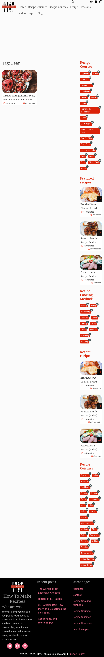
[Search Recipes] (73, 2)
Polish (84, 535)
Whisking (85, 341)
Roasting (94, 329)
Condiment (86, 91)
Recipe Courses (58, 7)
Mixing (94, 323)
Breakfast (85, 79)
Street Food (94, 162)
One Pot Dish (86, 138)
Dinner (94, 97)
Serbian (95, 541)
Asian (96, 475)
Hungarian (94, 499)
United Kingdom (88, 559)
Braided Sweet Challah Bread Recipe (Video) (88, 208)
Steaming (85, 335)
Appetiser (85, 73)
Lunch (84, 117)
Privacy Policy (76, 654)
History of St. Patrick (50, 598)
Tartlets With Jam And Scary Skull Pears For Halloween (18, 97)
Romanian (94, 535)
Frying (95, 317)
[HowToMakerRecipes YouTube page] (91, 2)
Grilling (84, 323)
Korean (84, 517)
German (94, 493)
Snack (92, 156)
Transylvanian (87, 552)
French (84, 493)
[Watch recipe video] (99, 199)
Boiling (94, 305)
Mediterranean (87, 523)
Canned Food (87, 85)
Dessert (84, 97)
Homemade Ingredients (90, 110)
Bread (96, 73)
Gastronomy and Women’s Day (47, 620)
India (83, 505)
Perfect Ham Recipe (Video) (88, 274)
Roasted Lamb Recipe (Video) (88, 240)
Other (83, 329)
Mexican (85, 529)
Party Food (86, 144)
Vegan (84, 168)
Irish (91, 505)
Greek (84, 499)
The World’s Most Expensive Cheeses (49, 590)
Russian (84, 541)
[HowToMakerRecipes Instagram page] (100, 2)
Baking (84, 305)
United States (87, 565)
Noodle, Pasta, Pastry (90, 130)
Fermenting (86, 311)
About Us (78, 588)
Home (22, 7)
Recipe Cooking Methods (82, 602)
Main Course (86, 123)
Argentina (85, 475)
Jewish (93, 511)
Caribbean (85, 487)
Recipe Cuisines (37, 7)
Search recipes (81, 629)
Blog (40, 13)
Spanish (84, 546)
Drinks (84, 103)
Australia (85, 481)
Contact (77, 594)
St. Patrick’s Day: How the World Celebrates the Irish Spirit (52, 608)
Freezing (85, 317)
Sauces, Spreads (88, 150)
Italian (84, 511)
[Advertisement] (52, 37)
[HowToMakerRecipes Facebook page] (96, 2)
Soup (83, 162)
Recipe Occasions (80, 7)
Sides (83, 156)
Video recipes (27, 13)
